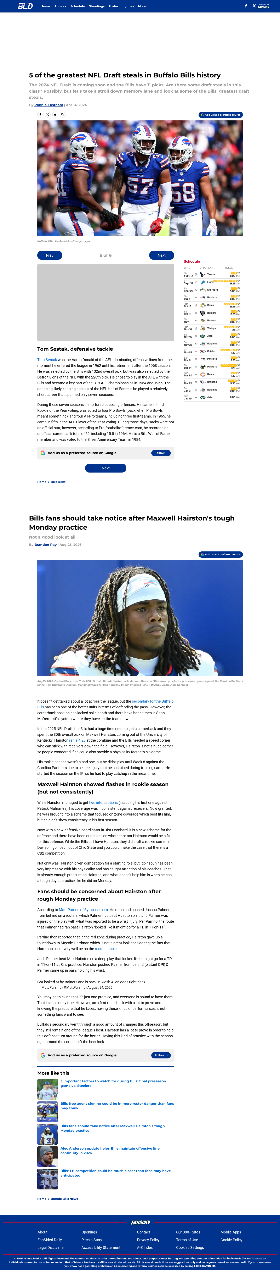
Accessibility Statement (100, 1247)
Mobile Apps (231, 1232)
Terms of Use (187, 1240)
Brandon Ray (45, 545)
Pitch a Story (91, 1240)
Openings (89, 1232)
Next (162, 255)
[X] (254, 5)
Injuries (128, 6)
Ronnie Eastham (48, 105)
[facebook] (246, 5)
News (46, 6)
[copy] (62, 115)
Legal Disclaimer (51, 1247)
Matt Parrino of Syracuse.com (83, 909)
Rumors (60, 6)
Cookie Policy (231, 1240)
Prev (49, 255)
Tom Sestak (47, 360)
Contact (143, 1232)
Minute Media (32, 1258)
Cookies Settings (190, 1247)
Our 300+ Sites (188, 1232)
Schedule (77, 6)
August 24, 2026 (99, 987)
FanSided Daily (50, 1240)
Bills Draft (58, 482)
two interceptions (103, 802)
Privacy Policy (148, 1240)
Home (41, 482)
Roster (113, 6)
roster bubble (106, 949)
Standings (96, 6)
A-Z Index (145, 1247)
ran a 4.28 (77, 740)
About (42, 1232)
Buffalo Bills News (64, 1199)
